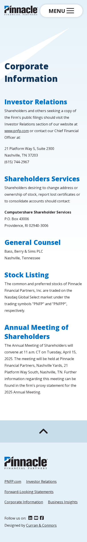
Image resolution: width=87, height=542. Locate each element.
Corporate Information (23, 502)
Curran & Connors (41, 525)
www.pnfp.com (16, 130)
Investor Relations (41, 481)
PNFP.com (12, 481)
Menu (57, 10)
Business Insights (63, 502)
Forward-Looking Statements (29, 491)
